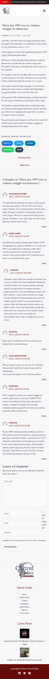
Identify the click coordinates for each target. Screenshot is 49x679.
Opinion (24, 610)
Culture (24, 601)
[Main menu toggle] (44, 10)
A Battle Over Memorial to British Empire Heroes (24, 660)
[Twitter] (24, 673)
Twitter (19, 143)
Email (19, 150)
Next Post (24, 165)
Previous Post (24, 158)
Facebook (7, 143)
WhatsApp (8, 150)
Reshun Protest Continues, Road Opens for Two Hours (23, 2)
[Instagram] (29, 673)
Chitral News (24, 597)
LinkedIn (30, 143)
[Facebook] (19, 673)
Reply (44, 227)
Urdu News (24, 613)
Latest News (24, 607)
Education (24, 604)
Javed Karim (15, 234)
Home (24, 594)
